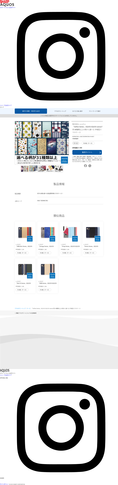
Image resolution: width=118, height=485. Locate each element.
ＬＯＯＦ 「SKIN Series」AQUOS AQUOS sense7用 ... (47, 283)
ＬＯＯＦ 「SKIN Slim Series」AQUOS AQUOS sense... (24, 246)
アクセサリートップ (60, 111)
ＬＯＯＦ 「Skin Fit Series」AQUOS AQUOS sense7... (23, 283)
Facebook (85, 165)
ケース (76, 143)
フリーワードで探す (94, 111)
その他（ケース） (88, 143)
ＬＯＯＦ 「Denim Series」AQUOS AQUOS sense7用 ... (90, 246)
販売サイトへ (87, 152)
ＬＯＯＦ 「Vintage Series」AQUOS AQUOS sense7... (46, 246)
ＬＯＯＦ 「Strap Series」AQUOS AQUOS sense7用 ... (70, 246)
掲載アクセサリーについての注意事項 (26, 313)
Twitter (90, 165)
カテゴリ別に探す (77, 111)
